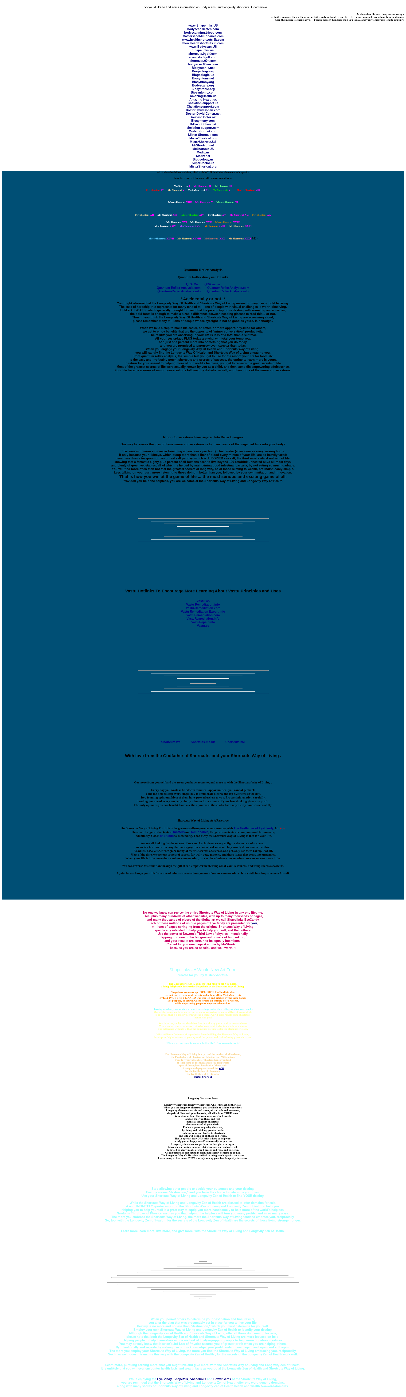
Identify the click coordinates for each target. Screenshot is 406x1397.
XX (261, 214)
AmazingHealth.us (203, 96)
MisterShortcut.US (203, 142)
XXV (190, 226)
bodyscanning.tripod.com (203, 32)
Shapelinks (198, 1379)
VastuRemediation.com (203, 615)
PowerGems (222, 1379)
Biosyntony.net (203, 78)
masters (179, 832)
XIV (192, 214)
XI (227, 202)
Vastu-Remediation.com (203, 608)
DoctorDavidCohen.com (203, 110)
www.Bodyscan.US (203, 46)
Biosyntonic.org (203, 89)
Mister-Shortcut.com (203, 135)
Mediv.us (203, 152)
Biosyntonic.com (203, 92)
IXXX (214, 238)
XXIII (227, 222)
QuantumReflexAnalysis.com (228, 288)
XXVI (240, 226)
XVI (239, 214)
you (254, 923)
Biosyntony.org (203, 82)
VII (222, 189)
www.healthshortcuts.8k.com (203, 39)
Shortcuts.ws (170, 742)
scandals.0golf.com (203, 57)
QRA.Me (192, 284)
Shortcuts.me (235, 742)
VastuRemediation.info (203, 618)
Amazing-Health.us (203, 99)
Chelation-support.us (203, 103)
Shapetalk (181, 1379)
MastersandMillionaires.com (203, 36)
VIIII (180, 202)
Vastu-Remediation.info (203, 604)
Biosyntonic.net (203, 68)
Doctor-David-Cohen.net (203, 113)
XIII (167, 214)
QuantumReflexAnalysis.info (228, 291)
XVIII (214, 226)
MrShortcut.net (203, 145)
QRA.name (212, 284)
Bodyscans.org (203, 85)
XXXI (240, 238)
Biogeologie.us (203, 75)
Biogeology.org (203, 71)
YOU (221, 1068)
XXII (201, 222)
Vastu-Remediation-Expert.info (203, 611)
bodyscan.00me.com (203, 64)
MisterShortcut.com (203, 131)
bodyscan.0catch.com (203, 29)
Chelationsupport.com (203, 106)
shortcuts (167, 835)
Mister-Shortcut (203, 1077)
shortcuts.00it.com (203, 61)
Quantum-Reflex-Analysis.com (179, 288)
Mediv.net (203, 156)
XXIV (165, 226)
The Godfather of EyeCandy (253, 828)
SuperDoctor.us (203, 163)
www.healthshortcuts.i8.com (203, 43)
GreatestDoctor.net (203, 117)
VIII (248, 189)
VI (198, 189)
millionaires (199, 832)
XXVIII (189, 238)
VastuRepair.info (203, 622)
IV (155, 189)
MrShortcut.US (203, 149)
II (202, 186)
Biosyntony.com (203, 120)
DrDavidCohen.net (203, 124)
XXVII (161, 238)
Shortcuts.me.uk (203, 742)
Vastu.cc (203, 625)
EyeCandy (164, 1379)
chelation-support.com (203, 127)
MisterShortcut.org (203, 138)
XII (144, 214)
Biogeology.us (203, 159)
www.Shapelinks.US (203, 25)
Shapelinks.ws (203, 50)
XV (217, 214)
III (223, 186)
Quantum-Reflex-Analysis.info (179, 291)
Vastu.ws (203, 601)
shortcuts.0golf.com (203, 53)
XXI (176, 222)
